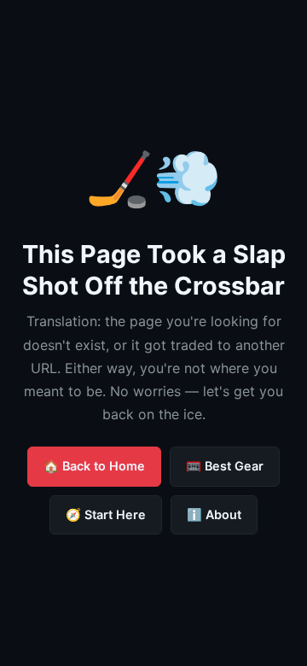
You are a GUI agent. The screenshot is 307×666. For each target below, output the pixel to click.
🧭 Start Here (106, 514)
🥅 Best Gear (225, 466)
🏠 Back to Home (94, 466)
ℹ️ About (214, 514)
